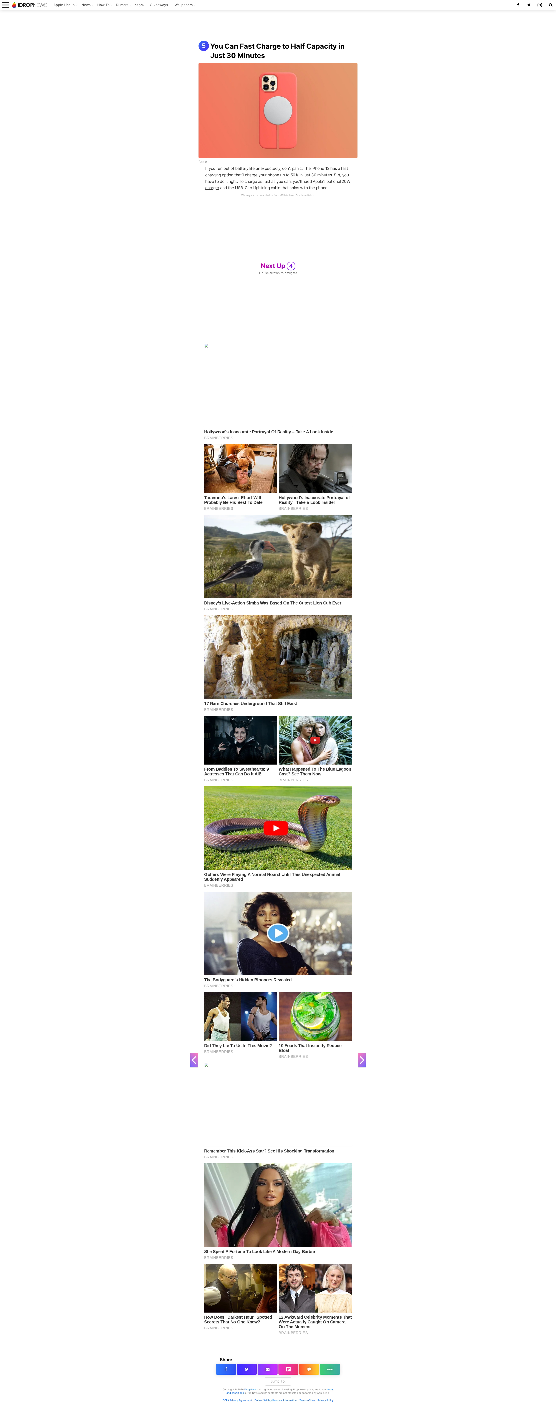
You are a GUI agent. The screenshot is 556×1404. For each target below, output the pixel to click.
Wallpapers (184, 5)
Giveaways (159, 5)
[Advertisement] (278, 25)
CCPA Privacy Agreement (237, 1400)
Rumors (122, 5)
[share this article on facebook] (226, 1369)
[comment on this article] (309, 1369)
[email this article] (268, 1369)
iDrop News (251, 1389)
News (86, 5)
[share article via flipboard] (288, 1369)
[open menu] (5, 5)
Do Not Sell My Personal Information (276, 1400)
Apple (203, 162)
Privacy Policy (325, 1400)
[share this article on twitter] (247, 1369)
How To (103, 5)
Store (139, 5)
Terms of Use (307, 1400)
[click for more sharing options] (330, 1369)
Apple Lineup (64, 5)
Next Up (277, 266)
